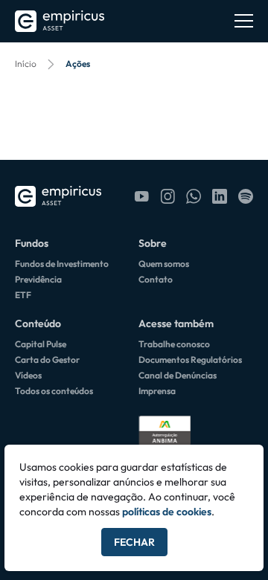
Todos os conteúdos (54, 390)
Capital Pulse (40, 343)
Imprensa (157, 390)
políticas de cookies (166, 511)
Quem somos (163, 263)
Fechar (134, 542)
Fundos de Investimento (62, 263)
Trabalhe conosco (174, 343)
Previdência (38, 279)
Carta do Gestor (47, 359)
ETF (23, 294)
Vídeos (28, 375)
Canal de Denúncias (177, 375)
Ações (78, 63)
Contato (155, 279)
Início (25, 63)
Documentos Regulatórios (190, 359)
